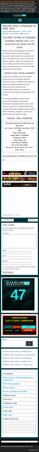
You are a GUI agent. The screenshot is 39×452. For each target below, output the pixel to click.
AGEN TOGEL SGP (11, 419)
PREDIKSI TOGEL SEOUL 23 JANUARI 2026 (17, 351)
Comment (5, 233)
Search (4, 339)
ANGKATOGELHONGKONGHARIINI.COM (17, 1)
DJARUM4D (9, 374)
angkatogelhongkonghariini (12, 31)
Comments (25, 33)
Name (4, 250)
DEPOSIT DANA (10, 395)
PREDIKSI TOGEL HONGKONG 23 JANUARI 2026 (18, 355)
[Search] (29, 343)
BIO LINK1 (8, 411)
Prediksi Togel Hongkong (12, 33)
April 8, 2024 (27, 31)
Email (4, 255)
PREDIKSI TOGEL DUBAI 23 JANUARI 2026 (16, 361)
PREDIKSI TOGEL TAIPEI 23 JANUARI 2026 (16, 358)
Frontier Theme (33, 450)
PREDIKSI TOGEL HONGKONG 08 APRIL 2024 (19, 27)
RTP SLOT (8, 399)
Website (4, 261)
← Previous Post (7, 220)
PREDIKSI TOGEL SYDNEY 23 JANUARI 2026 (17, 365)
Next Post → (33, 220)
